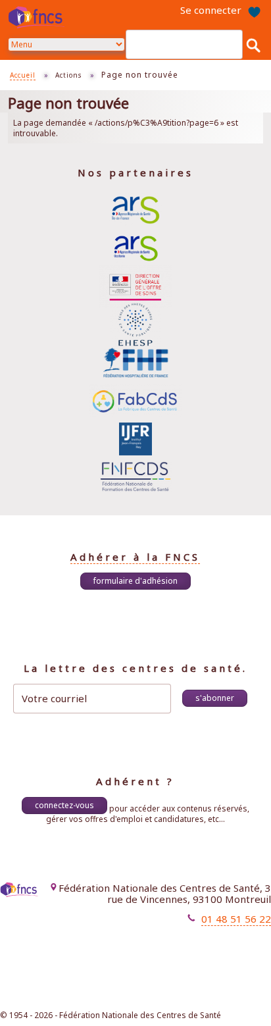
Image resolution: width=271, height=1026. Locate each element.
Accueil (23, 75)
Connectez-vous (64, 805)
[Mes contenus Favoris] (254, 10)
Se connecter (210, 9)
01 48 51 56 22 (236, 918)
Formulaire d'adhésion (135, 580)
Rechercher (253, 45)
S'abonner (214, 698)
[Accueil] (38, 17)
